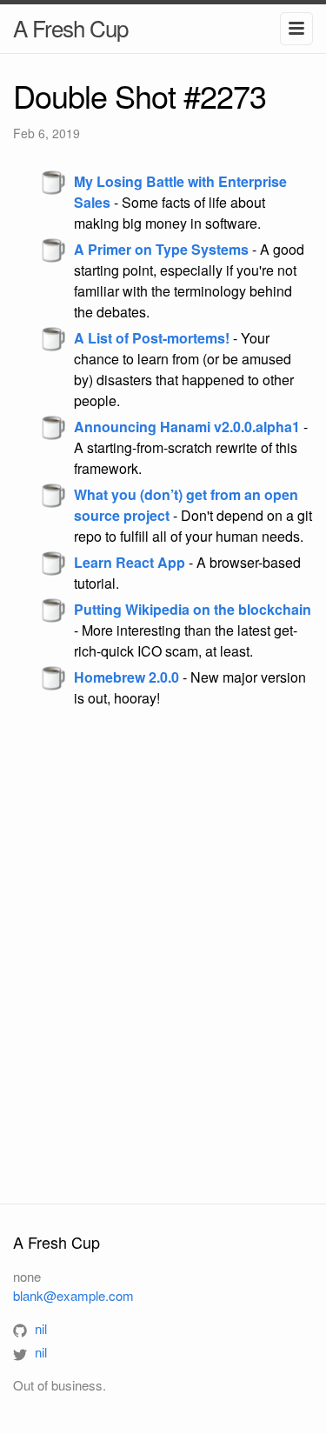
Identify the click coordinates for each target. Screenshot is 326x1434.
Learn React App (129, 562)
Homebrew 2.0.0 (126, 677)
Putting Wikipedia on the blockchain (192, 609)
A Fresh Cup (70, 27)
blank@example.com (73, 1295)
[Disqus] (163, 954)
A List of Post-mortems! (152, 338)
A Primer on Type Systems (161, 249)
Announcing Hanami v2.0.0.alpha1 (187, 427)
